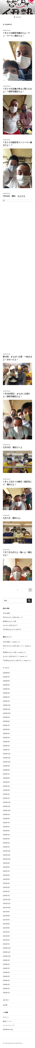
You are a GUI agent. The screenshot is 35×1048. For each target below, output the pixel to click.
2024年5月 (6, 782)
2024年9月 (6, 766)
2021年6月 (6, 924)
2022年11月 (6, 855)
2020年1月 (6, 992)
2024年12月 (6, 754)
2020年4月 (6, 980)
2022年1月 (6, 895)
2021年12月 (6, 899)
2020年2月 (6, 988)
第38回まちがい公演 (9, 621)
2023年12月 (6, 802)
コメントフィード (9, 1025)
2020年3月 (6, 984)
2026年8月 (6, 673)
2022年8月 (6, 867)
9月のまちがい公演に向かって (13, 617)
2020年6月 (6, 972)
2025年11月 (6, 709)
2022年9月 (6, 863)
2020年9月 (6, 960)
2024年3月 (6, 790)
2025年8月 (6, 721)
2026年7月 (6, 677)
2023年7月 (6, 822)
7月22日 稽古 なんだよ (14, 196)
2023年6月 (6, 827)
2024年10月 (6, 762)
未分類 (5, 1005)
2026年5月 (6, 685)
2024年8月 (6, 770)
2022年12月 (6, 851)
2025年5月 (6, 733)
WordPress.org (8, 1029)
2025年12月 (6, 705)
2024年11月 (6, 758)
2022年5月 (6, 879)
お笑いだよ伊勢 (11, 3)
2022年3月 (6, 887)
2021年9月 (6, 911)
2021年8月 (6, 916)
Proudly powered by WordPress (12, 1043)
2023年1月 (6, 847)
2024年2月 (6, 794)
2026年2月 (6, 697)
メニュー (18, 17)
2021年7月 (6, 920)
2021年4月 (6, 932)
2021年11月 (6, 903)
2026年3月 (6, 693)
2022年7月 (6, 871)
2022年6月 (6, 875)
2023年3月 (6, 839)
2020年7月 (6, 968)
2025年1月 (6, 750)
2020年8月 (6, 964)
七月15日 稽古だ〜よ (12, 447)
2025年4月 (6, 737)
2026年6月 (6, 681)
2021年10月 (6, 907)
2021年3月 (6, 936)
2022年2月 (6, 891)
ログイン (6, 1017)
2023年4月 (6, 835)
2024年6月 (6, 778)
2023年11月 (6, 806)
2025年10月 (6, 713)
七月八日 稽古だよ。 (12, 518)
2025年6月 (6, 729)
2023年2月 (6, 843)
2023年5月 (6, 830)
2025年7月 (6, 725)
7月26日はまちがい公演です (12, 629)
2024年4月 (6, 786)
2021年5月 (6, 928)
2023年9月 (6, 814)
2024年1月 (6, 798)
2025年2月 (6, 746)
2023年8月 (6, 818)
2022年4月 (6, 883)
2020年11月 (6, 952)
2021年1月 (6, 944)
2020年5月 (6, 976)
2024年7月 (6, 774)
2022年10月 (6, 859)
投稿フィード (7, 1021)
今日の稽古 (6, 613)
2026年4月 (6, 689)
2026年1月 (6, 701)
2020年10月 (6, 956)
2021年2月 (6, 940)
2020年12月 (6, 948)
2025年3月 (6, 741)
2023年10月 (6, 810)
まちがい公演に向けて (10, 625)
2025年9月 (6, 717)
